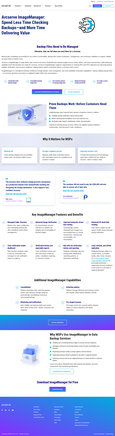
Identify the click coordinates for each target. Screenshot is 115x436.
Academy (56, 409)
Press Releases (79, 414)
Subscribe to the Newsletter (82, 422)
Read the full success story (16, 194)
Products (18, 6)
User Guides (57, 420)
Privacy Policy (109, 434)
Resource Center (58, 406)
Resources (37, 6)
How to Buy (37, 409)
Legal (76, 420)
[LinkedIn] (6, 410)
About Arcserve (79, 406)
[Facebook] (2, 410)
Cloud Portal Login (108, 1)
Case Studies (57, 414)
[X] (9, 410)
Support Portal (38, 414)
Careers (77, 412)
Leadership (78, 409)
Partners (48, 6)
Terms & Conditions (99, 434)
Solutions (28, 6)
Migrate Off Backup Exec (81, 425)
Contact (77, 417)
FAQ (55, 422)
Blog (55, 412)
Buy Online (58, 6)
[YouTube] (12, 410)
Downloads (99, 1)
